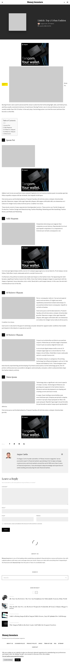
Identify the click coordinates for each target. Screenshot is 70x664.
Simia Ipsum (7, 133)
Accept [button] (18, 660)
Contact (35, 647)
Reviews (12, 596)
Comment (4, 486)
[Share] (9, 444)
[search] (66, 577)
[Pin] (19, 444)
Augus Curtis (43, 23)
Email (3, 515)
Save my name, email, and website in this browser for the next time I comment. (23, 523)
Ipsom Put (7, 125)
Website (38, 515)
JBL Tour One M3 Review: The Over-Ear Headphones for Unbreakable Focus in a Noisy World (38, 599)
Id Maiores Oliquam (9, 129)
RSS (55, 643)
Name (3, 507)
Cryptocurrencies (14, 614)
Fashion (52, 23)
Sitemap (60, 643)
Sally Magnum (8, 127)
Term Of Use (48, 643)
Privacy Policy (32, 643)
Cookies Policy (20, 643)
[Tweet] (14, 444)
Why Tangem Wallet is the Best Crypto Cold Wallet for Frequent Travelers (33, 625)
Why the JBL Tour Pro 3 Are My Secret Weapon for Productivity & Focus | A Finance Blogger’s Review (39, 607)
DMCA (40, 643)
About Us (10, 643)
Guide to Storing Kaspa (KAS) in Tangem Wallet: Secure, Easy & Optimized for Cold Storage (38, 616)
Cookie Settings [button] (8, 660)
